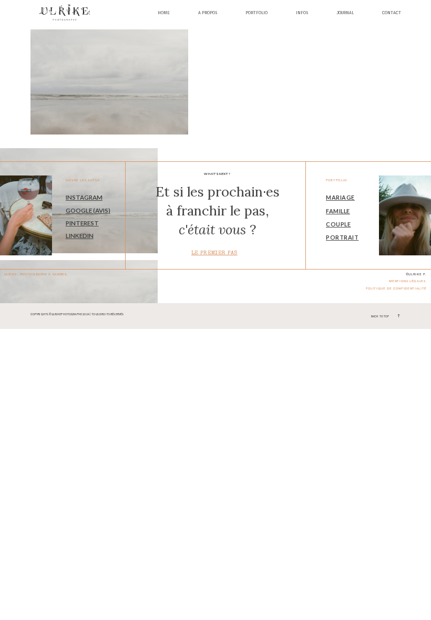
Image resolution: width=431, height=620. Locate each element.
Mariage (340, 197)
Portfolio (256, 13)
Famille (338, 211)
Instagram (84, 197)
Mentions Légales (407, 281)
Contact (391, 13)
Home (164, 13)
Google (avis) (88, 210)
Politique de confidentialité (396, 288)
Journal (345, 13)
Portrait (342, 237)
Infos (302, 13)
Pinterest (82, 223)
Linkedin (80, 235)
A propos (207, 13)
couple (338, 224)
